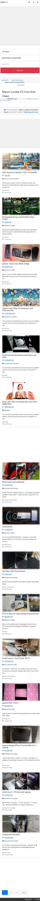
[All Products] (29, 2)
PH (4, 2)
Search (20, 70)
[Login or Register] (38, 2)
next (24, 892)
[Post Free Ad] (34, 2)
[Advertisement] (20, 26)
